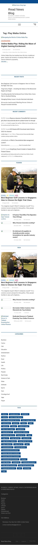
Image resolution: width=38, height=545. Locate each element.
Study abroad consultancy (9, 465)
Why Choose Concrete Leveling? (24, 223)
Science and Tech (6, 513)
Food (2, 359)
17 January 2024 (17, 312)
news (27, 444)
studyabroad (16, 462)
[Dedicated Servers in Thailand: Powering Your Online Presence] (6, 320)
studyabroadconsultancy (29, 462)
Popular (11, 195)
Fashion (3, 356)
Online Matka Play (12, 52)
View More (6, 62)
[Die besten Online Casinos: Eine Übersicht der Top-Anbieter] (6, 310)
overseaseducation (7, 447)
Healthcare (5, 426)
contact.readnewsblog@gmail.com (11, 524)
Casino (3, 343)
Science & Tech (5, 378)
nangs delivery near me (25, 441)
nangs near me (18, 444)
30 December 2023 (18, 321)
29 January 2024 (17, 219)
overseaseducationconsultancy (10, 450)
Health (3, 362)
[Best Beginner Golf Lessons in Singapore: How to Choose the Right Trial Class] (19, 180)
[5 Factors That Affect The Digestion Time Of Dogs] (6, 217)
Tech (2, 391)
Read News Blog (16, 11)
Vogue (3, 400)
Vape (2, 397)
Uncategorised (5, 40)
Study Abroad (5, 462)
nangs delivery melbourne (9, 441)
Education (4, 349)
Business (3, 195)
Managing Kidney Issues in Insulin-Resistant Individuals (17, 99)
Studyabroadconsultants (8, 468)
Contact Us (23, 541)
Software (3, 384)
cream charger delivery (16, 417)
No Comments (16, 49)
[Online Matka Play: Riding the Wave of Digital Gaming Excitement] (19, 37)
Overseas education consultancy (10, 453)
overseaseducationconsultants (10, 459)
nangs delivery (26, 438)
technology (27, 468)
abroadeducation (14, 414)
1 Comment (26, 312)
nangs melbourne (6, 444)
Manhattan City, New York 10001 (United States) (15, 522)
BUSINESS (25, 414)
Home (17, 541)
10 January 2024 (6, 49)
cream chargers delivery (28, 420)
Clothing (4, 417)
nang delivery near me (8, 435)
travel (3, 471)
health (30, 423)
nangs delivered (15, 438)
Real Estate (4, 375)
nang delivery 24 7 (7, 432)
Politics (3, 368)
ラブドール (4, 118)
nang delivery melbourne (21, 432)
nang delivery (20, 429)
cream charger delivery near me (10, 420)
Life (7, 195)
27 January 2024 (17, 239)
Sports (3, 388)
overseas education (21, 447)
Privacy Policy (32, 541)
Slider (16, 195)
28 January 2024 (17, 225)
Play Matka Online (22, 52)
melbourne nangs (23, 426)
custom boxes (6, 423)
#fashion (4, 414)
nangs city (5, 438)
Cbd (2, 346)
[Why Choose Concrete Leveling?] (6, 225)
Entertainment (5, 352)
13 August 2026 (5, 202)
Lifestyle (13, 426)
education (15, 423)
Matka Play (5, 52)
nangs (29, 435)
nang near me (20, 435)
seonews (23, 459)
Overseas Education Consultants (10, 456)
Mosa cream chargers (8, 429)
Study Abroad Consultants (26, 465)
